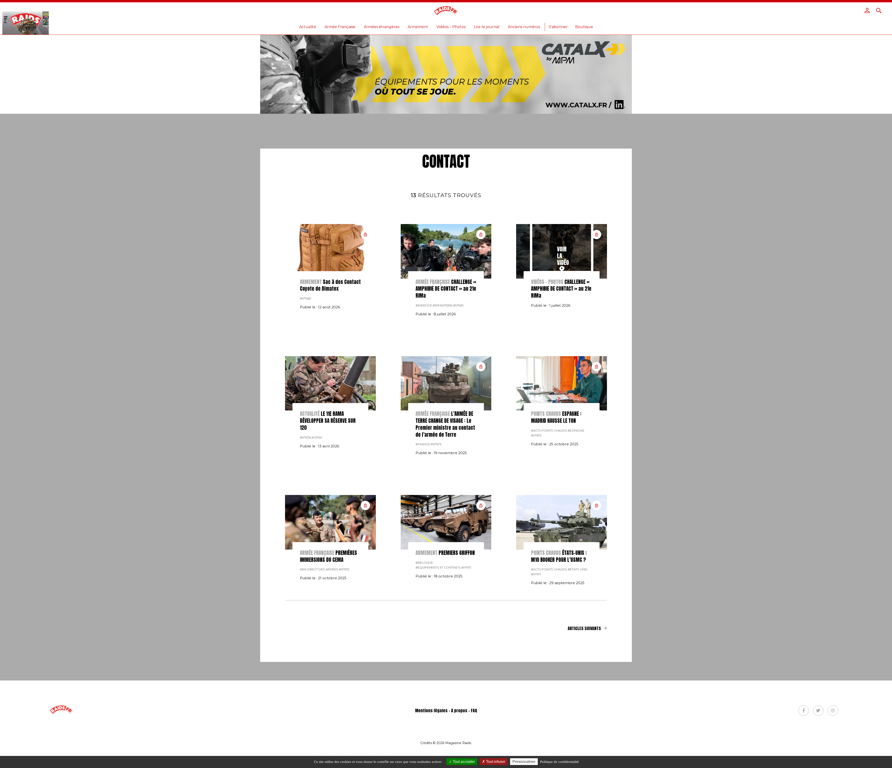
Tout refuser (495, 762)
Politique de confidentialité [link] (559, 762)
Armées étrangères (381, 27)
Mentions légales (431, 710)
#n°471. (466, 567)
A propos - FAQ (464, 710)
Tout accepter (463, 762)
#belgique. (425, 562)
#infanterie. (443, 305)
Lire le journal (486, 27)
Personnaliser (523, 762)
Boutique (584, 27)
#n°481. (458, 305)
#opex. (317, 437)
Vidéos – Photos (451, 27)
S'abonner (558, 27)
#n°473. (436, 444)
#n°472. (536, 435)
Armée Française (340, 27)
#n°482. (306, 298)
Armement (418, 27)
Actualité (307, 27)
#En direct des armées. (319, 569)
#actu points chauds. (549, 430)
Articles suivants (585, 628)
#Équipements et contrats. (438, 567)
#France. (423, 444)
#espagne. (576, 430)
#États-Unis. (578, 569)
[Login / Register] (867, 10)
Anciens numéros (524, 27)
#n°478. (306, 437)
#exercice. (424, 305)
